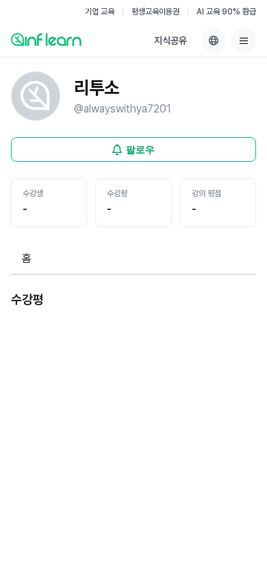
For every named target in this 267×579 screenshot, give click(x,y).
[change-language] (213, 40)
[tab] (26, 259)
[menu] (243, 40)
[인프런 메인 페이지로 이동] (46, 39)
